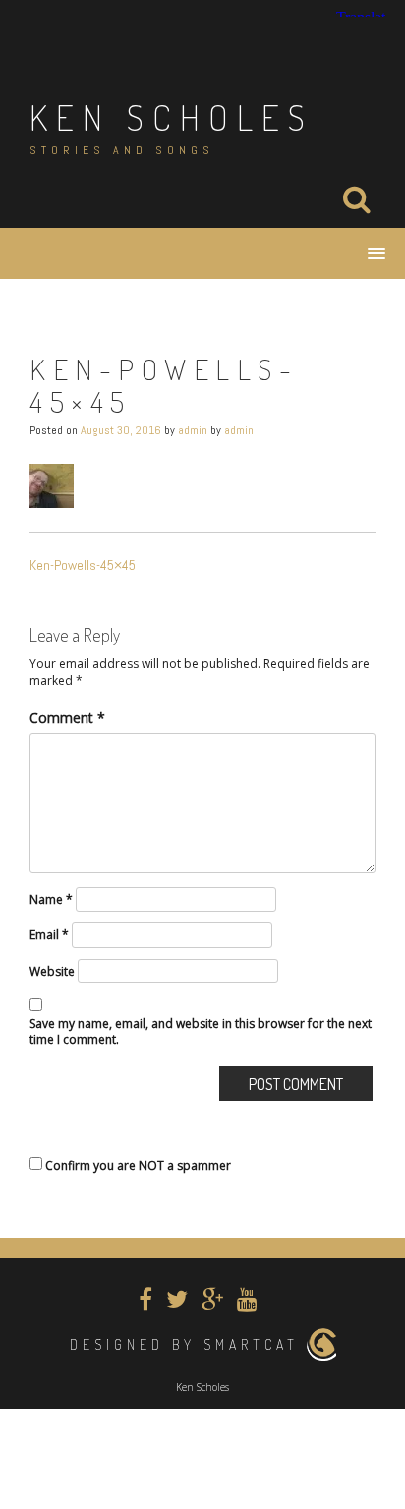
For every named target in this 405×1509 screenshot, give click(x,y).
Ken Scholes (171, 117)
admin (192, 430)
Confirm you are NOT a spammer (136, 1165)
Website (52, 971)
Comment (67, 717)
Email (49, 934)
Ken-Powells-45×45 (82, 565)
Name (51, 899)
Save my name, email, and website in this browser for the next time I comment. (200, 1031)
